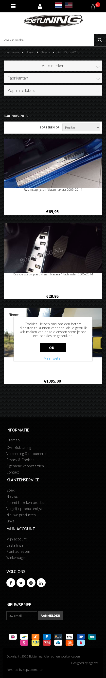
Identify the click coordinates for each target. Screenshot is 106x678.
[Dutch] (58, 5)
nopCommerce (33, 670)
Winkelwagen (16, 557)
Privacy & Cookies (20, 459)
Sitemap (13, 440)
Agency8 (94, 663)
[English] (69, 5)
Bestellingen (15, 545)
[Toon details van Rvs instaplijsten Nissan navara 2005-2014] (53, 166)
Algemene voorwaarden (25, 466)
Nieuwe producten (21, 515)
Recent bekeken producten (28, 502)
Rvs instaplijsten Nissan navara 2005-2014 (53, 189)
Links (10, 521)
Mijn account (16, 539)
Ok (51, 347)
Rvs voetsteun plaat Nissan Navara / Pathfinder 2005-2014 (53, 274)
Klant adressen (18, 551)
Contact (12, 472)
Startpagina (11, 52)
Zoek (10, 490)
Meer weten (53, 358)
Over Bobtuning (18, 447)
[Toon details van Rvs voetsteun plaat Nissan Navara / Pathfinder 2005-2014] (53, 251)
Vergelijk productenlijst (24, 508)
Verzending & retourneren (26, 453)
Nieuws (12, 496)
